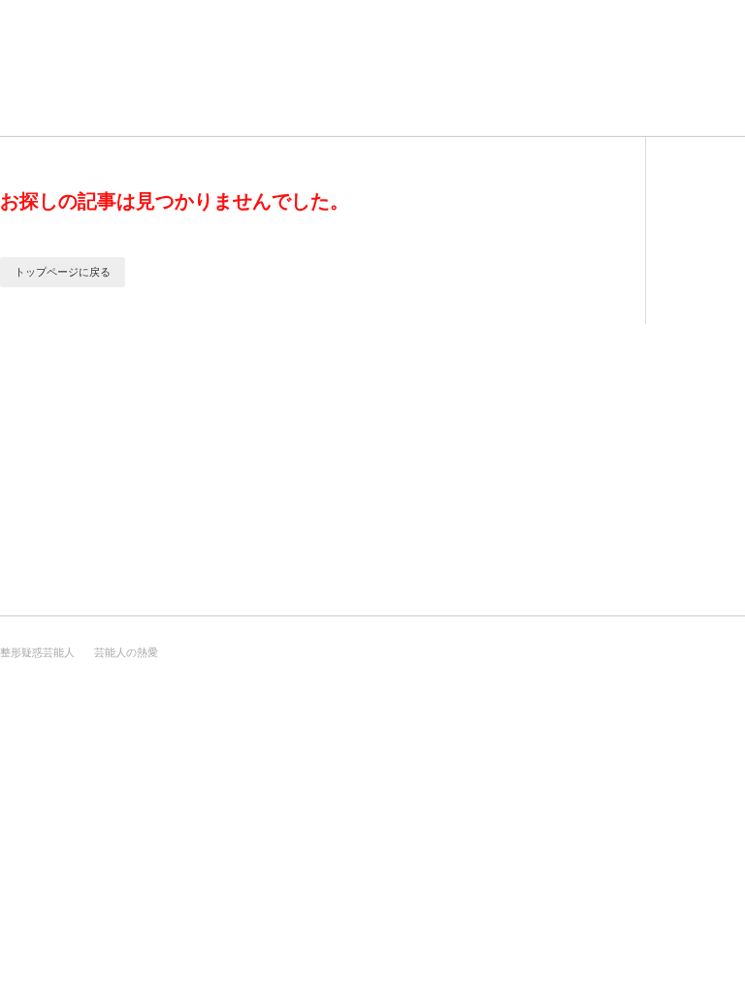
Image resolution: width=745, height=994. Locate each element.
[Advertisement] (372, 470)
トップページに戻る (63, 272)
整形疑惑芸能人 (37, 652)
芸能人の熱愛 (126, 652)
